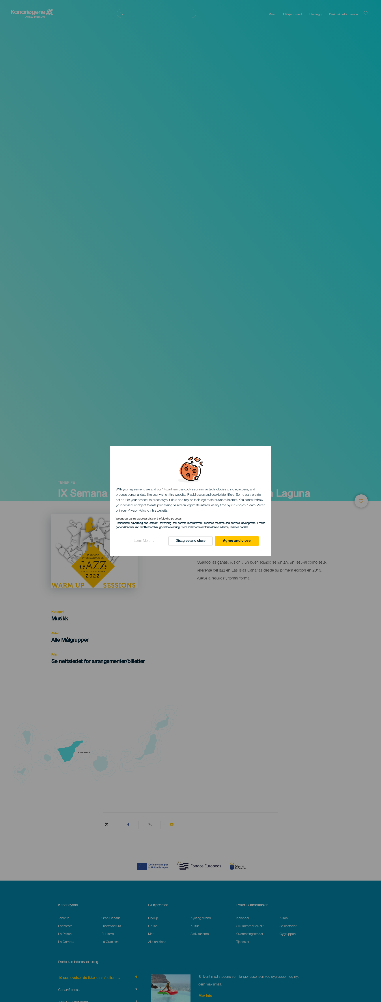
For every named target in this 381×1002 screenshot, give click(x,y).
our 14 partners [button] (167, 489)
